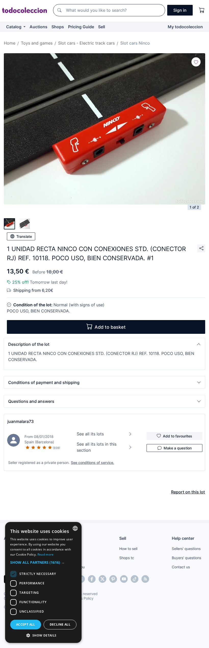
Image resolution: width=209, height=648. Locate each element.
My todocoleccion (185, 26)
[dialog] (43, 582)
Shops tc (126, 558)
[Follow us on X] (102, 579)
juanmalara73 (20, 421)
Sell (101, 26)
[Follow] (196, 61)
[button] (104, 344)
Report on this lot (188, 491)
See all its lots (90, 433)
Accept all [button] (25, 624)
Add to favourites (177, 436)
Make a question (178, 448)
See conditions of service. (92, 462)
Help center (183, 538)
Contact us (181, 567)
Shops (57, 26)
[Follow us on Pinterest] (113, 579)
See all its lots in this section (96, 447)
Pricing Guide (81, 26)
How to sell (128, 548)
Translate (24, 236)
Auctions (38, 26)
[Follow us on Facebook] (92, 579)
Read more (45, 554)
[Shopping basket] (202, 10)
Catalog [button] (14, 26)
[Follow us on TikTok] (134, 579)
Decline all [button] (60, 624)
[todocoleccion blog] (145, 579)
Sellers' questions (186, 548)
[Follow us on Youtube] (124, 579)
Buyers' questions (186, 558)
